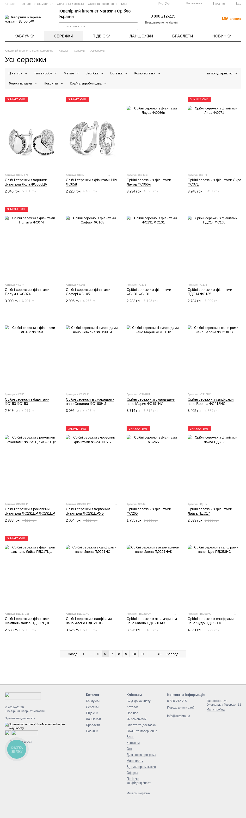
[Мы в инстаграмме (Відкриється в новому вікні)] (146, 4)
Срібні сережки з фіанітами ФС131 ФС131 (149, 292)
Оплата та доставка (70, 4)
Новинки (222, 36)
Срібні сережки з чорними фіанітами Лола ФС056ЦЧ (26, 182)
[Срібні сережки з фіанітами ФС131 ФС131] (153, 243)
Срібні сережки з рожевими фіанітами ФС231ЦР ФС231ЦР (30, 511)
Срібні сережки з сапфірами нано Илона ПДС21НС (89, 621)
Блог (124, 4)
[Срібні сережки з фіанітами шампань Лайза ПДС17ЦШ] (32, 572)
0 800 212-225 (163, 16)
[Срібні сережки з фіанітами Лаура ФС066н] (153, 133)
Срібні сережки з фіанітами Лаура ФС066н (149, 182)
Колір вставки (144, 73)
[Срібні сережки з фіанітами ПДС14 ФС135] (214, 243)
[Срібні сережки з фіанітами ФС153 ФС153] (32, 352)
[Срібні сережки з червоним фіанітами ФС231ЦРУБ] (93, 462)
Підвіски (101, 36)
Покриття (51, 83)
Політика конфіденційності (139, 781)
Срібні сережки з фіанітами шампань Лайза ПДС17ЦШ (27, 621)
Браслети (182, 36)
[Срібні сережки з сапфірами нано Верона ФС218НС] (214, 352)
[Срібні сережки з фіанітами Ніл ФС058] (93, 133)
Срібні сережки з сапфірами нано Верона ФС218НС (211, 401)
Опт (129, 749)
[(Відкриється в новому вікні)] (140, 4)
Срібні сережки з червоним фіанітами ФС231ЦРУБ (88, 511)
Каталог (10, 4)
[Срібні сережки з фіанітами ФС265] (153, 462)
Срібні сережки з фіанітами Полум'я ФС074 (27, 292)
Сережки (63, 36)
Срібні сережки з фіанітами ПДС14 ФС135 (210, 292)
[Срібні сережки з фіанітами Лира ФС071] (214, 133)
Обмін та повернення (102, 4)
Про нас (25, 4)
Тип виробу (43, 73)
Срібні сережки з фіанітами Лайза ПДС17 (210, 511)
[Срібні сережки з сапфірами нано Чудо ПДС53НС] (214, 572)
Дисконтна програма (141, 755)
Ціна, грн (15, 73)
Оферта (132, 773)
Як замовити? (43, 4)
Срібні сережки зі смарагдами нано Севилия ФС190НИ (90, 401)
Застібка (92, 73)
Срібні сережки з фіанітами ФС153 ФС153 (27, 401)
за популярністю (220, 73)
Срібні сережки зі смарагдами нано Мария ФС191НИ (151, 401)
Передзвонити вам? (181, 707)
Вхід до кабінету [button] (139, 701)
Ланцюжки (141, 36)
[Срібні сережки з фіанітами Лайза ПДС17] (214, 462)
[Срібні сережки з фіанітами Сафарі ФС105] (93, 243)
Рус (160, 3)
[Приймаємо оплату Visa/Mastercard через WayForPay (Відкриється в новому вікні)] (42, 726)
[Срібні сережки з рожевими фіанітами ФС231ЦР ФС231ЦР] (32, 462)
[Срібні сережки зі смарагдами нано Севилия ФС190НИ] (93, 352)
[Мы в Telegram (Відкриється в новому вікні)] (152, 4)
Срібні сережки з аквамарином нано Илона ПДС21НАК (152, 621)
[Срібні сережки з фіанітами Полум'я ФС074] (32, 243)
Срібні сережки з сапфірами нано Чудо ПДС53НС (211, 621)
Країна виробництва (86, 83)
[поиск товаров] (134, 26)
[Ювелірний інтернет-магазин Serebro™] (23, 696)
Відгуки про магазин (141, 767)
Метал (69, 73)
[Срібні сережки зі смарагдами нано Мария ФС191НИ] (153, 352)
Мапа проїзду (216, 709)
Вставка (116, 73)
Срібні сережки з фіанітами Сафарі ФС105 (88, 292)
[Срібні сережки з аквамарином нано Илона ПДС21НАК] (153, 572)
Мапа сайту (135, 761)
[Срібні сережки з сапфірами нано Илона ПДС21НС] (93, 572)
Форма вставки (20, 83)
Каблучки (24, 36)
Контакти (133, 743)
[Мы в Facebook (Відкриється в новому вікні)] (134, 4)
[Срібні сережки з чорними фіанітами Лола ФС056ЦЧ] (32, 133)
